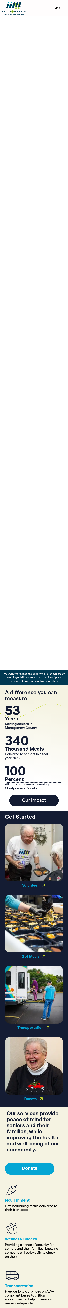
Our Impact (34, 800)
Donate (29, 1168)
